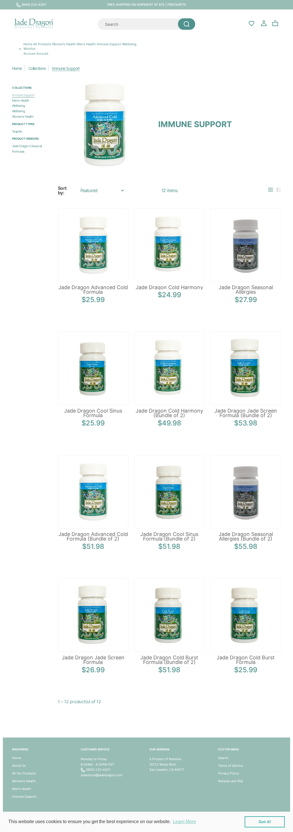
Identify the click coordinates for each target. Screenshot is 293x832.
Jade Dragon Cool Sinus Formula (93, 413)
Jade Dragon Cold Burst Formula (246, 659)
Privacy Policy (228, 773)
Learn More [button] (184, 821)
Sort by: (62, 190)
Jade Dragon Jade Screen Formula (93, 659)
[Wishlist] (251, 23)
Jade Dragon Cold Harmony (169, 287)
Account (42, 54)
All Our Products (24, 773)
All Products (42, 44)
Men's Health (86, 44)
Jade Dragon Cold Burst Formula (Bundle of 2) (169, 659)
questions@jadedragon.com (101, 775)
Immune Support (109, 44)
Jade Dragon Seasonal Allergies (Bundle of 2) (246, 536)
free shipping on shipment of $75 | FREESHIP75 (146, 5)
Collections (36, 68)
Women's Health (64, 44)
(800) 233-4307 (33, 5)
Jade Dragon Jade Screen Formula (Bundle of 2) (245, 413)
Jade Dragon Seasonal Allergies (246, 289)
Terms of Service (230, 766)
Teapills (17, 131)
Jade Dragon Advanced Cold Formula (93, 289)
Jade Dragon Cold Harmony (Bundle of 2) (169, 413)
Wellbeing (129, 44)
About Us (19, 766)
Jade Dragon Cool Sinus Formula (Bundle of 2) (169, 536)
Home (27, 44)
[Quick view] (84, 269)
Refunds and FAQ (230, 781)
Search (223, 758)
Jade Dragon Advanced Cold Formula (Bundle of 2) (93, 536)
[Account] (264, 23)
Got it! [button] (265, 821)
